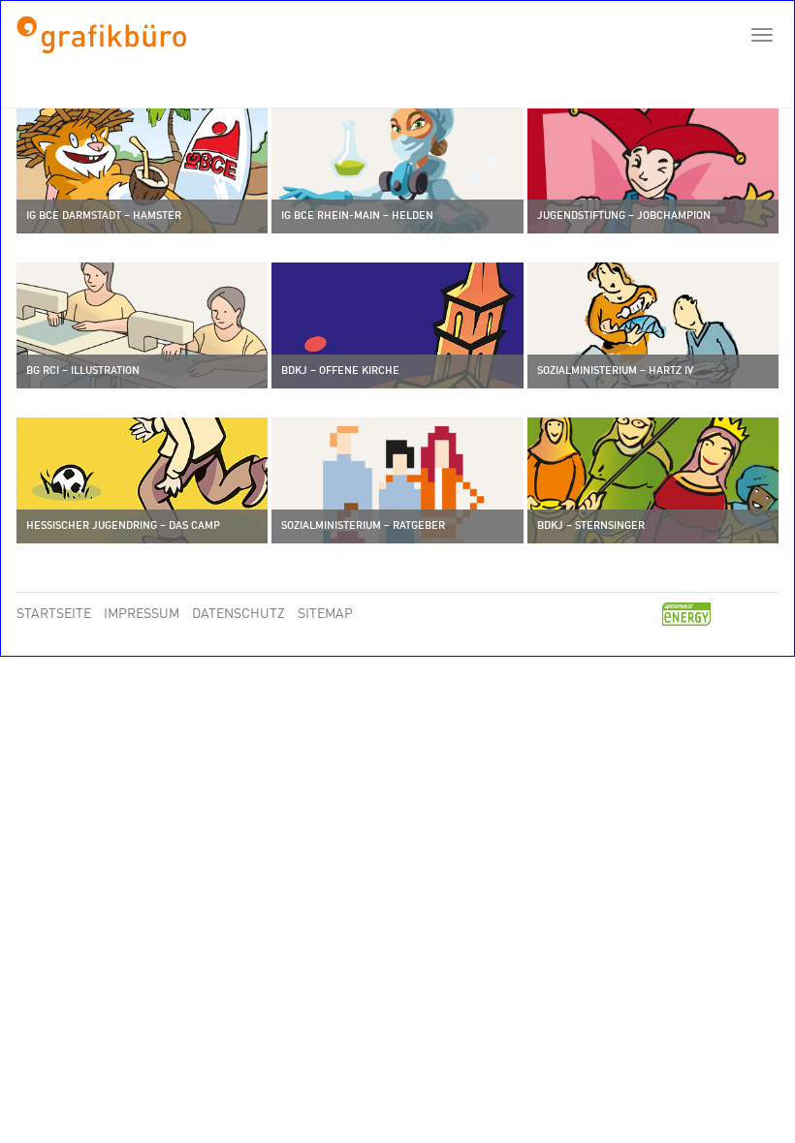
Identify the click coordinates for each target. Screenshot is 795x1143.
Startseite (55, 614)
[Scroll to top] (752, 1100)
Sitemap (325, 614)
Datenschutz (240, 614)
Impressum (143, 614)
